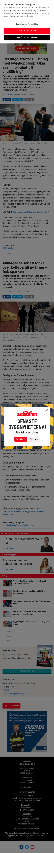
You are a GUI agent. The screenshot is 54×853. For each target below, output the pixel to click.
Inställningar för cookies (27, 24)
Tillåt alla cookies (27, 31)
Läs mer (30, 16)
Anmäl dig (20, 439)
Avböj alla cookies (27, 38)
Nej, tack (34, 439)
